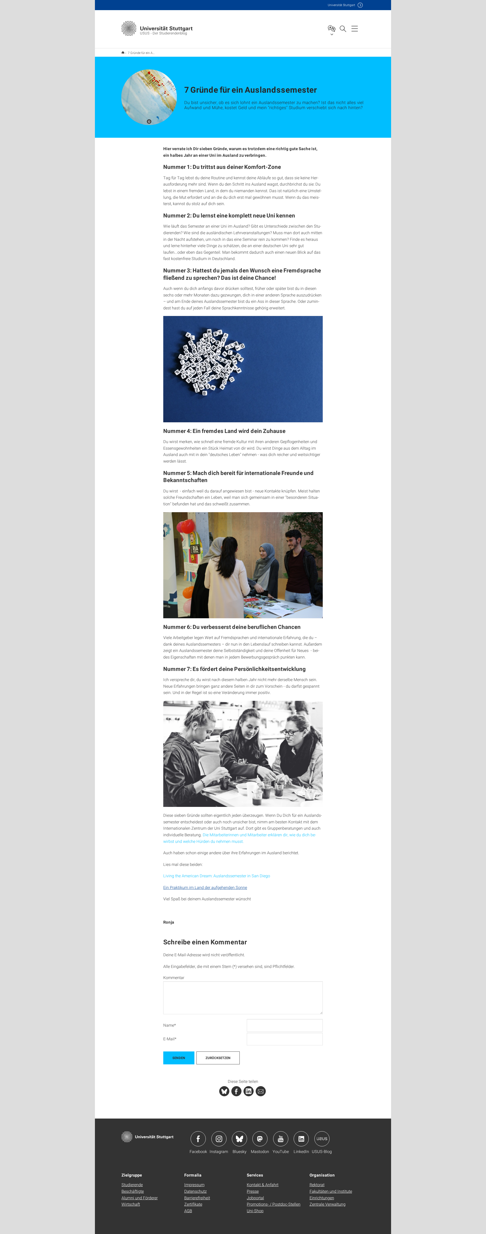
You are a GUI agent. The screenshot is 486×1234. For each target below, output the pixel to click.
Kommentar (173, 977)
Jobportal (255, 1197)
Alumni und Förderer (140, 1197)
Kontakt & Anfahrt (262, 1184)
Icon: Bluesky (239, 1138)
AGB (188, 1210)
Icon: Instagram (219, 1138)
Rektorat (317, 1184)
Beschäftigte (133, 1191)
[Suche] (342, 28)
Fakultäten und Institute (331, 1191)
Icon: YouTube (280, 1138)
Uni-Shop (255, 1210)
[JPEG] (243, 369)
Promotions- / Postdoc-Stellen (273, 1204)
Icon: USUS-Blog (322, 1138)
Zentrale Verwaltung (328, 1204)
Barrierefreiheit (197, 1197)
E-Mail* (169, 1038)
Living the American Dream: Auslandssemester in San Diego (216, 875)
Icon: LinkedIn (301, 1138)
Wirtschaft (131, 1204)
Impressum (194, 1184)
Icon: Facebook (198, 1138)
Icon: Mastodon (260, 1138)
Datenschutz (195, 1191)
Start (123, 52)
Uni (341, 5)
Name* (169, 1025)
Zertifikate (193, 1204)
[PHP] (236, 1091)
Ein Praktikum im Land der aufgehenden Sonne (205, 887)
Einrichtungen (322, 1197)
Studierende (132, 1184)
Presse (253, 1191)
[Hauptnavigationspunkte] (354, 28)
